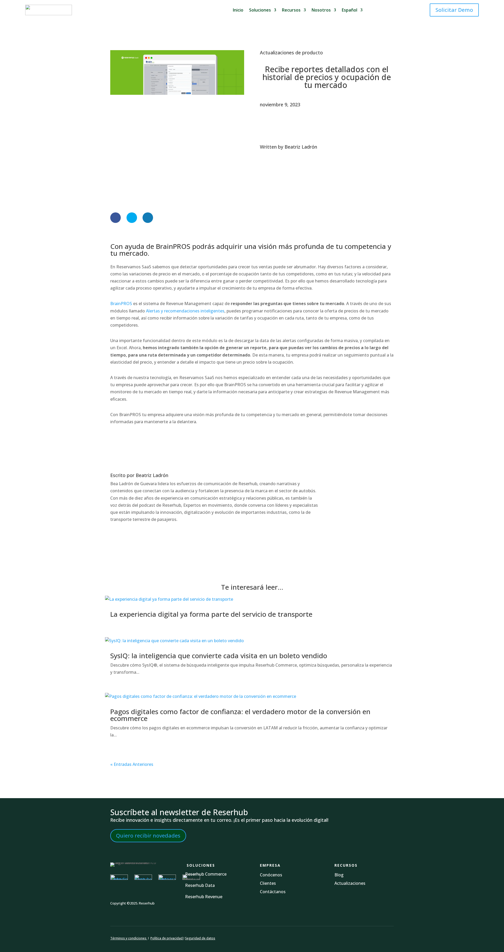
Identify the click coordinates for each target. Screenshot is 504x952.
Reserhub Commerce (206, 874)
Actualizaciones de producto (291, 52)
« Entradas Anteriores (131, 764)
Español (349, 10)
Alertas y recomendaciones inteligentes (185, 311)
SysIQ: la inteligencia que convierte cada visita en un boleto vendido (218, 655)
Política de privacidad (166, 938)
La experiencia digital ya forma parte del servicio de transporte (211, 614)
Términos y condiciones (128, 938)
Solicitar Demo (454, 9)
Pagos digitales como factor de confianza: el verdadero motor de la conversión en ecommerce (240, 715)
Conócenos (271, 875)
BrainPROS (121, 303)
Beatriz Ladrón (301, 147)
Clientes (268, 883)
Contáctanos (273, 892)
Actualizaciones (349, 883)
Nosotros (321, 10)
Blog (339, 875)
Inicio (238, 10)
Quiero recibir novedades (148, 835)
